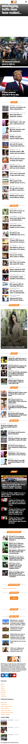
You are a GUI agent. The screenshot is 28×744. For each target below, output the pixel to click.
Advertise (3, 692)
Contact (3, 690)
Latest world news (6, 710)
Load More (14, 598)
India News (4, 702)
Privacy (3, 694)
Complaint (3, 696)
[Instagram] (10, 675)
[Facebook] (3, 675)
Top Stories (4, 704)
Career (2, 688)
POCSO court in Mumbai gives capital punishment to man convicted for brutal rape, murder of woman (17, 650)
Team (2, 686)
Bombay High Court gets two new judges (18, 641)
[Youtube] (14, 675)
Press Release (5, 708)
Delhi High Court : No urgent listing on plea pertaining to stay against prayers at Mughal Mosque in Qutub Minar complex (17, 622)
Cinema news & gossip (7, 712)
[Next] (26, 329)
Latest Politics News (6, 706)
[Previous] (2, 329)
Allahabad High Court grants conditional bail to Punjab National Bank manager (17, 628)
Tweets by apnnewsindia (9, 588)
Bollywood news (5, 714)
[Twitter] (7, 675)
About (2, 684)
